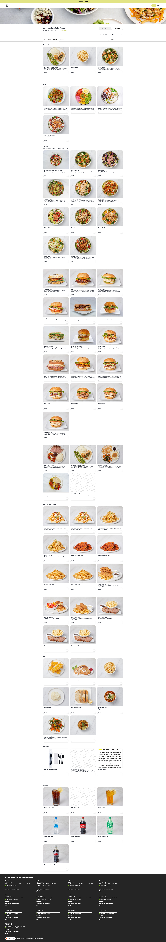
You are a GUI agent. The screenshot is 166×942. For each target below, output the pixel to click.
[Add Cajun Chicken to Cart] (121, 351)
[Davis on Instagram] (37, 891)
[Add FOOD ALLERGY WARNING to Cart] (94, 774)
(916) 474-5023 (102, 910)
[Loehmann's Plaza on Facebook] (101, 905)
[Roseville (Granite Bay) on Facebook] (70, 919)
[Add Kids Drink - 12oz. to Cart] (94, 812)
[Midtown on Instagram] (6, 919)
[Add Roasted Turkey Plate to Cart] (121, 470)
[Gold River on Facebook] (70, 905)
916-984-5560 (81, 1)
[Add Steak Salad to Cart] (121, 175)
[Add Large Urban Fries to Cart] (94, 532)
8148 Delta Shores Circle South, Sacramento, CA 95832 (80, 883)
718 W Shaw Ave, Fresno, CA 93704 (44, 898)
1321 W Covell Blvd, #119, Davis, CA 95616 (46, 883)
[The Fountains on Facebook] (101, 919)
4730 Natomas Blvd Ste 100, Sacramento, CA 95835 (48, 912)
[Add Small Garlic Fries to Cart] (121, 532)
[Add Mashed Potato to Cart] (67, 712)
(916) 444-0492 (8, 910)
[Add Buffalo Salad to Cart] (121, 204)
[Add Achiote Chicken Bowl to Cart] (67, 140)
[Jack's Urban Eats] (6, 5)
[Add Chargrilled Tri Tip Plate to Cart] (67, 470)
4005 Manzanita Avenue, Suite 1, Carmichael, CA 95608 (17, 883)
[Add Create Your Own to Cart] (121, 72)
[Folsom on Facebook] (7, 905)
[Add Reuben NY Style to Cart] (67, 380)
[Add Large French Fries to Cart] (94, 589)
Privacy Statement (29, 938)
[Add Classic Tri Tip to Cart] (94, 408)
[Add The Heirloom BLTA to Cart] (67, 294)
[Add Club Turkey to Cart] (67, 408)
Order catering (15, 889)
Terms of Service (20, 938)
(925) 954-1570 (8, 924)
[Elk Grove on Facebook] (101, 891)
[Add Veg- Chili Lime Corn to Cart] (94, 741)
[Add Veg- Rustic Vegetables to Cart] (67, 741)
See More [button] (86, 1)
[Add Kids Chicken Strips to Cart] (94, 622)
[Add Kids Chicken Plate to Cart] (121, 622)
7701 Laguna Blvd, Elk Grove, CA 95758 (108, 883)
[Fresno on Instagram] (37, 905)
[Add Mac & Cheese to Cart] (94, 72)
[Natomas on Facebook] (39, 919)
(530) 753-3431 (40, 882)
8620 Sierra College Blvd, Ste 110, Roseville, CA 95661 (80, 912)
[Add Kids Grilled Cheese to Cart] (67, 622)
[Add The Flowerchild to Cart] (67, 204)
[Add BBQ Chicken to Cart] (94, 380)
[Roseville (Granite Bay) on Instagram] (68, 919)
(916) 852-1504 (71, 896)
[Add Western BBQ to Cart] (94, 261)
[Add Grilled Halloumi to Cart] (121, 323)
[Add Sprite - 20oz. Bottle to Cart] (121, 841)
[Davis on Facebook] (39, 891)
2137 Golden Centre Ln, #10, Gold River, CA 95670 (79, 898)
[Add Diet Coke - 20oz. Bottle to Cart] (67, 869)
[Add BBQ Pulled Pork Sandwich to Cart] (94, 323)
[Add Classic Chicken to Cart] (67, 437)
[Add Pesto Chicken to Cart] (121, 294)
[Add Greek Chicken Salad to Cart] (94, 204)
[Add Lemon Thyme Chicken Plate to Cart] (67, 72)
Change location (63, 30)
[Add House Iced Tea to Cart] (121, 812)
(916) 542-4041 (71, 882)
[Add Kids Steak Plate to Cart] (67, 650)
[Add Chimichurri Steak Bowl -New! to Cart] (67, 112)
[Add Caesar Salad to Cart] (67, 261)
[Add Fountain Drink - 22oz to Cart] (67, 812)
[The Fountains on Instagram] (100, 919)
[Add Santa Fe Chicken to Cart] (94, 232)
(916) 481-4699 (102, 896)
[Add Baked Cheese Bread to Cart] (67, 684)
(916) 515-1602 (40, 910)
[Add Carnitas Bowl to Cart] (121, 112)
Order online (8, 889)
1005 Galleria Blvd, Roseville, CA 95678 (108, 912)
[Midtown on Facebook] (7, 919)
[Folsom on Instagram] (6, 905)
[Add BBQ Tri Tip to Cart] (94, 294)
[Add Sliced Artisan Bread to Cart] (94, 712)
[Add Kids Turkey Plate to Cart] (94, 650)
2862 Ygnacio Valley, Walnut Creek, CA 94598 (15, 926)
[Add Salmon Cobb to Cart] (67, 232)
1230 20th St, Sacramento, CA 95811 (13, 912)
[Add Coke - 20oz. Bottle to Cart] (94, 841)
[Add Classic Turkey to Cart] (121, 408)
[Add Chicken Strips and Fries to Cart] (121, 589)
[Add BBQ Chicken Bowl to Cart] (94, 112)
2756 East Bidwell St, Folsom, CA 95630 (14, 898)
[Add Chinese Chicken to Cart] (121, 232)
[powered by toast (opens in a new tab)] (10, 938)
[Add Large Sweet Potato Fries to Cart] (121, 560)
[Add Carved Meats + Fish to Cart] (94, 498)
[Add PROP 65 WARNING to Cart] (121, 774)
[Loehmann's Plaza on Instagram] (100, 905)
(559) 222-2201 (40, 896)
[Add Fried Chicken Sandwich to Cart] (94, 351)
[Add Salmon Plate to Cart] (67, 498)
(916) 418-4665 (8, 882)
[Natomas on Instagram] (37, 919)
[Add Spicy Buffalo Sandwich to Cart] (67, 323)
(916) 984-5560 (8, 896)
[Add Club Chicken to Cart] (121, 380)
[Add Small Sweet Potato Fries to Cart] (94, 560)
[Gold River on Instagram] (68, 905)
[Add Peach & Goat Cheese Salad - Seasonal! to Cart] (67, 175)
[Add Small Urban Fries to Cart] (67, 532)
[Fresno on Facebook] (39, 905)
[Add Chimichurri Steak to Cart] (67, 351)
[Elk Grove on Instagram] (100, 891)
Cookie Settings (39, 938)
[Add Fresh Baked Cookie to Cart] (94, 684)
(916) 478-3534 (102, 882)
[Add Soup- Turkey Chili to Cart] (121, 712)
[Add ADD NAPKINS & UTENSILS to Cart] (67, 774)
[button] (51, 39)
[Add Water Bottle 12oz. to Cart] (67, 841)
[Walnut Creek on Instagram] (6, 934)
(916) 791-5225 (71, 910)
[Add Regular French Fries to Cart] (67, 589)
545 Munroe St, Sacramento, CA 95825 (108, 898)
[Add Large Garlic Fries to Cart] (67, 560)
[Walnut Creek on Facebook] (7, 934)
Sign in (158, 5)
